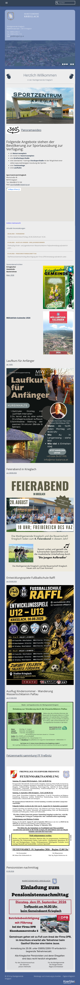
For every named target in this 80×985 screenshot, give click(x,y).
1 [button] (63, 64)
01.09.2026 (10, 871)
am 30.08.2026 (11, 581)
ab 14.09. (9, 364)
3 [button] (67, 64)
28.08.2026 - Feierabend (15, 234)
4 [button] (69, 64)
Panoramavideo (31, 130)
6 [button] (73, 64)
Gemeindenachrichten (14, 264)
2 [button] (65, 64)
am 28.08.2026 (11, 473)
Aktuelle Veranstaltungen (15, 228)
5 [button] (71, 64)
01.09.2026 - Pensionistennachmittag (21, 253)
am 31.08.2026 (11, 698)
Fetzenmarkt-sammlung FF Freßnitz (29, 755)
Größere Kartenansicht (13, 223)
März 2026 (10, 275)
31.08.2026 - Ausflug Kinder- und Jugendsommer (26, 242)
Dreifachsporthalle (21, 158)
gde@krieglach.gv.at (17, 36)
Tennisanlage (19, 165)
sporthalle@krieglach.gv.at (20, 185)
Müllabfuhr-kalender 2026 (18, 318)
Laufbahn (18, 168)
